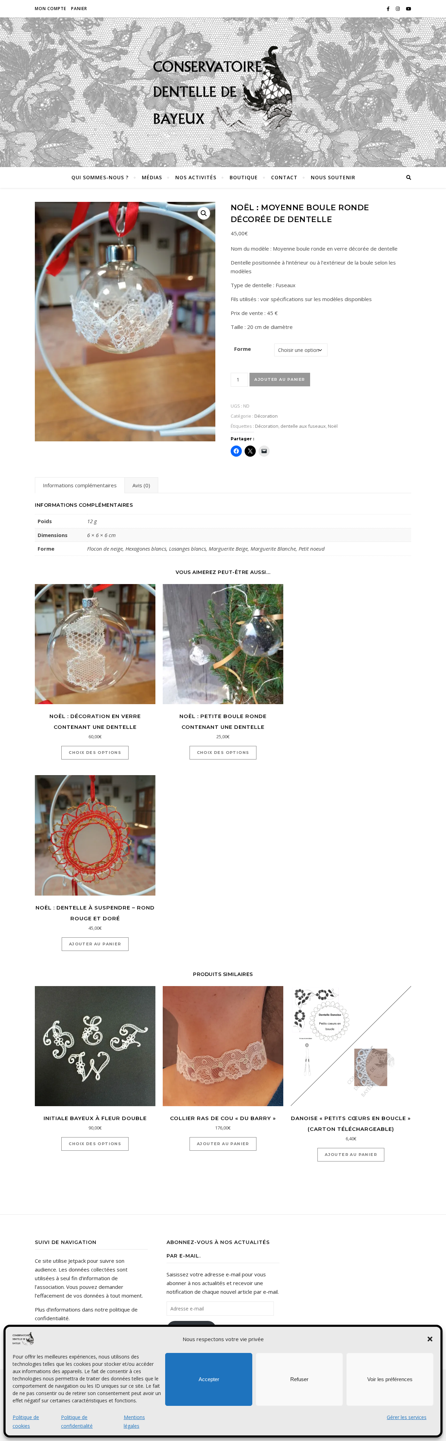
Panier (79, 8)
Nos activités (195, 177)
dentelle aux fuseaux (303, 426)
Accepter (209, 1379)
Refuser (299, 1379)
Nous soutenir (333, 177)
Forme (242, 348)
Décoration (266, 416)
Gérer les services (406, 1417)
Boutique (244, 177)
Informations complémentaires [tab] (80, 485)
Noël (333, 426)
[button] (429, 1339)
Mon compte (50, 8)
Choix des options (95, 752)
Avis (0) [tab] (141, 485)
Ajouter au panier (279, 379)
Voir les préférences (390, 1379)
